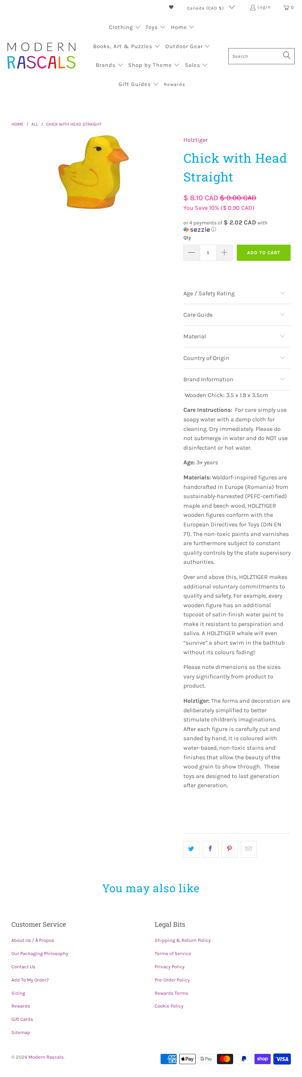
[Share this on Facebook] (210, 849)
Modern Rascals (46, 1057)
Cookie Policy (169, 1006)
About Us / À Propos (32, 940)
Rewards (20, 1006)
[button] (125, 27)
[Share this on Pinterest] (230, 849)
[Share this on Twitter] (191, 849)
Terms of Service (173, 953)
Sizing (18, 993)
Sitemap (20, 1032)
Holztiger (195, 139)
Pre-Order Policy (172, 980)
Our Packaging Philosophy (39, 953)
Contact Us (23, 966)
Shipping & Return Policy (183, 940)
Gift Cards (22, 1019)
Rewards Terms (171, 993)
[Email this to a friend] (249, 849)
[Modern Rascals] (41, 56)
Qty (187, 237)
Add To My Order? (30, 980)
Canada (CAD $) (206, 8)
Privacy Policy (170, 966)
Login (264, 7)
